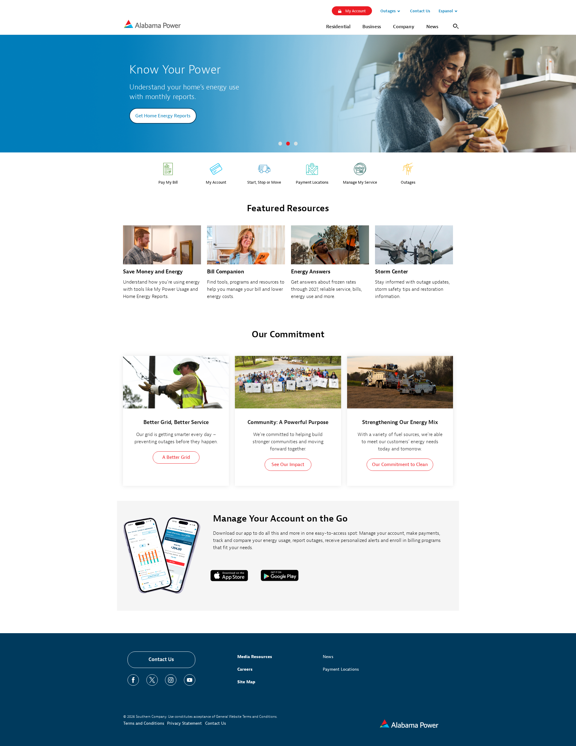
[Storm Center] (414, 265)
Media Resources (254, 656)
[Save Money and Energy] (162, 265)
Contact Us (161, 659)
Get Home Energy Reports (162, 116)
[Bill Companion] (246, 265)
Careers (245, 669)
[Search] (454, 25)
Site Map (246, 681)
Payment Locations (341, 669)
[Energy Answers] (330, 265)
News (328, 656)
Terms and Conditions (143, 723)
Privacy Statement (184, 723)
